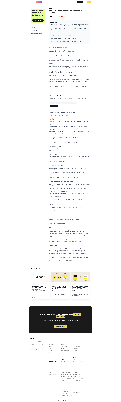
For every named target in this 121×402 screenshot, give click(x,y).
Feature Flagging (64, 352)
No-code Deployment (64, 354)
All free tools (75, 359)
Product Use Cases (64, 389)
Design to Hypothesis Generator (78, 365)
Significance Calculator (77, 374)
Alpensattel (51, 365)
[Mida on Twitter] (30, 349)
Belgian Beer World (52, 368)
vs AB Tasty (75, 352)
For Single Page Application (66, 356)
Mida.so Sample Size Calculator (57, 213)
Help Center (63, 365)
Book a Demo (80, 1)
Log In (50, 348)
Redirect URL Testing (64, 348)
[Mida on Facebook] (36, 349)
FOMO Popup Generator (77, 388)
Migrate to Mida (75, 354)
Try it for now (38, 20)
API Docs (62, 368)
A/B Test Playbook (76, 392)
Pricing (60, 1)
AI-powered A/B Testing (65, 342)
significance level (68, 128)
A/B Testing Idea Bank (65, 393)
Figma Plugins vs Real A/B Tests (66, 395)
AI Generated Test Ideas (65, 363)
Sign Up (50, 350)
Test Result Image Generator (78, 378)
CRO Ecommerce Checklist (77, 383)
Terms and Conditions (53, 356)
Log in (85, 1)
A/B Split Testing (64, 346)
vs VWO (77, 342)
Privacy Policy (51, 354)
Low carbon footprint (64, 384)
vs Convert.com (75, 344)
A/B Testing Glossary (64, 391)
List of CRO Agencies (64, 387)
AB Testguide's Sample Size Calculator (58, 215)
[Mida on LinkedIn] (32, 349)
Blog (49, 342)
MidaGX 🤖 (39, 1)
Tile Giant (50, 363)
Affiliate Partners (52, 352)
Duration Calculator (76, 372)
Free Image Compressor (77, 363)
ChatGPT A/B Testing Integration (66, 380)
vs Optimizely (75, 350)
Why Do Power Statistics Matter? (36, 30)
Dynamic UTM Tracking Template (77, 381)
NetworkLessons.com (53, 374)
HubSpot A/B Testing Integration (66, 378)
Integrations (63, 370)
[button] (46, 1)
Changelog (51, 344)
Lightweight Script (64, 382)
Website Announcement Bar (77, 390)
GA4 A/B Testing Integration (66, 372)
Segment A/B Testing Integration (66, 376)
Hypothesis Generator (76, 376)
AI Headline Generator (76, 368)
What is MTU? (63, 361)
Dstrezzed (51, 370)
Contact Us (51, 346)
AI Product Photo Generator (77, 361)
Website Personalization (65, 350)
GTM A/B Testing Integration (66, 374)
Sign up (89, 1)
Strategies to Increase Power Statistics (36, 33)
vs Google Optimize (76, 346)
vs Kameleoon (75, 348)
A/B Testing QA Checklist (77, 385)
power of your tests (63, 47)
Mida (50, 372)
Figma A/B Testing (64, 344)
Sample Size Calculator (77, 370)
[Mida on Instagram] (34, 349)
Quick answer (33, 27)
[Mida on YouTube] (38, 349)
